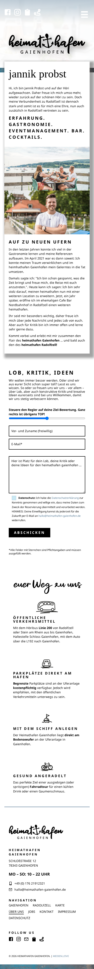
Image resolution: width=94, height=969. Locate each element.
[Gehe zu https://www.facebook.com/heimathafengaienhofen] (7, 12)
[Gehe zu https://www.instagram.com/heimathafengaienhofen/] (17, 12)
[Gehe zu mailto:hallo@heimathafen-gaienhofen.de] (26, 939)
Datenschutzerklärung (65, 498)
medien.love (61, 956)
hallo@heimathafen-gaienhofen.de (59, 516)
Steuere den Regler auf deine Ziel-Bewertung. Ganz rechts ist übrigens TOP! (47, 412)
